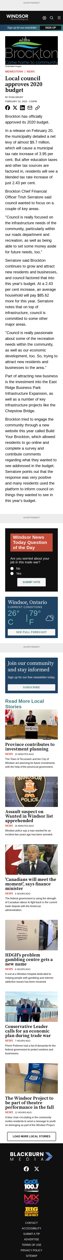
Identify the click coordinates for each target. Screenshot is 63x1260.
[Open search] (51, 18)
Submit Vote (31, 582)
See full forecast (31, 632)
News (31, 71)
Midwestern (14, 71)
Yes (18, 573)
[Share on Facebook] (7, 107)
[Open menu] (59, 18)
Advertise (31, 1239)
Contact (31, 1223)
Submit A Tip (31, 1234)
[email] (29, 107)
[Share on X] (15, 107)
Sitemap (31, 1256)
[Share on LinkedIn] (22, 107)
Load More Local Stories (31, 1136)
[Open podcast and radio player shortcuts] (44, 18)
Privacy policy (31, 1250)
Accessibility (31, 1228)
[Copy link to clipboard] (37, 107)
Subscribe (31, 687)
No (18, 568)
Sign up (50, 27)
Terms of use (31, 1245)
